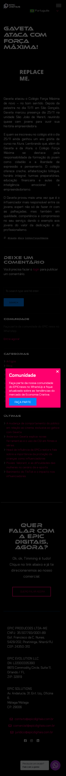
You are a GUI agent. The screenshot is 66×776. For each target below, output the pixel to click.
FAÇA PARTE (23, 402)
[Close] (57, 371)
